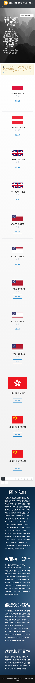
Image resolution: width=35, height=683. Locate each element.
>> (6, 482)
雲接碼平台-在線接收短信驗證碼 (20, 2)
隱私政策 (21, 678)
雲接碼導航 (10, 678)
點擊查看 (17, 101)
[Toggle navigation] (2, 6)
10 (31, 479)
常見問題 (27, 678)
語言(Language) (26, 16)
